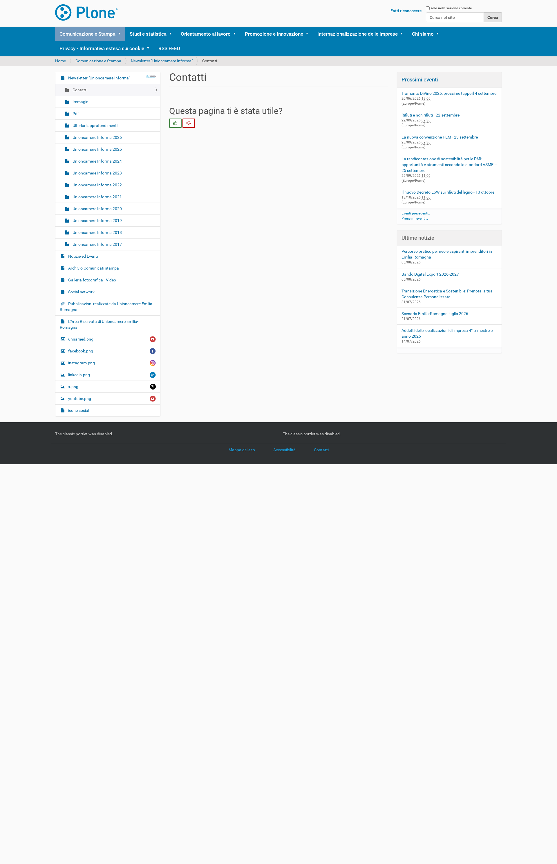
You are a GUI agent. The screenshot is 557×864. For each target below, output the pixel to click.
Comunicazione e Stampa (87, 34)
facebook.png (80, 351)
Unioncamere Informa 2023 (97, 173)
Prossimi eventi (420, 80)
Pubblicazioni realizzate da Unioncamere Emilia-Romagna (106, 306)
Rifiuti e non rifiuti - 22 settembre (431, 115)
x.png (73, 386)
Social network (81, 292)
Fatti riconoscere (406, 10)
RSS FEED (169, 48)
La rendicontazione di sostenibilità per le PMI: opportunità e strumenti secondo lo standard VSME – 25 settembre (449, 165)
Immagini (80, 101)
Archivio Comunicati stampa (93, 268)
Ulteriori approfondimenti (94, 125)
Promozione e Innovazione (274, 34)
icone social (78, 410)
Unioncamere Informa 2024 (97, 161)
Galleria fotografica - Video (91, 280)
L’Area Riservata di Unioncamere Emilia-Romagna (99, 324)
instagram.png (81, 363)
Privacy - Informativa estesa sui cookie (101, 48)
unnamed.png (80, 339)
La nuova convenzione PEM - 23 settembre (440, 137)
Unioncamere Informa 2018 (97, 232)
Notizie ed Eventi (82, 256)
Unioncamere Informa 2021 (97, 196)
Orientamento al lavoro (206, 34)
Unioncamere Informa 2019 (97, 220)
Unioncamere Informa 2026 (97, 137)
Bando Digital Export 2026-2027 (430, 274)
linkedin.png (79, 374)
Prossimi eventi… (415, 219)
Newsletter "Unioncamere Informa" (162, 61)
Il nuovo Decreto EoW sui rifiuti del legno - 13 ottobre (448, 192)
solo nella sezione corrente (451, 8)
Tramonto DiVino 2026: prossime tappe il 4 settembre (449, 93)
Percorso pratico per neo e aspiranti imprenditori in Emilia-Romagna (447, 254)
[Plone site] (86, 12)
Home (60, 61)
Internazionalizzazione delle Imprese (357, 34)
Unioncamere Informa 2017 (97, 244)
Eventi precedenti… (416, 213)
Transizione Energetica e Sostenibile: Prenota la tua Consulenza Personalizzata (447, 294)
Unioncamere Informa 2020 (97, 208)
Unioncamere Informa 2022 (97, 185)
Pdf (75, 113)
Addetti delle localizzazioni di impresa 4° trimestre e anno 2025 (447, 333)
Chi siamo (423, 34)
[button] (121, 34)
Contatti (79, 90)
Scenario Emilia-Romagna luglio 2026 (435, 313)
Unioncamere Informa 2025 (97, 149)
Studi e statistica (148, 34)
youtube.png (79, 398)
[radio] (175, 123)
